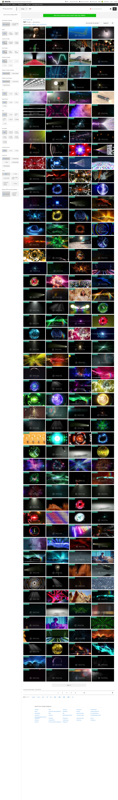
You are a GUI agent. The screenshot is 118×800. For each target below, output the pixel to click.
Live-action (16, 94)
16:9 (11, 102)
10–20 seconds (17, 132)
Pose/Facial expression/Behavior (55, 711)
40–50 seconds (17, 137)
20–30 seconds (5, 137)
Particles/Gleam (94, 709)
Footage (28, 4)
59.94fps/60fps (7, 165)
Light (38, 24)
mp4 (17, 150)
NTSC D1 (4, 119)
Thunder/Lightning (42, 24)
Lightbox (107, 1)
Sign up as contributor (84, 1)
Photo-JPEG (6, 178)
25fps (7, 162)
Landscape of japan (80, 715)
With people (10, 52)
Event (50, 709)
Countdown (65, 709)
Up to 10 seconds (11, 132)
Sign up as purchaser (74, 1)
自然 (55, 697)
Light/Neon (34, 24)
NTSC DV (16, 115)
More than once (7, 85)
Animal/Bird (51, 718)
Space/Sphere (37, 713)
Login (116, 4)
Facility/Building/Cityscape (96, 715)
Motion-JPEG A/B (15, 178)
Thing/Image (93, 720)
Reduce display (16, 73)
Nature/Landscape (80, 713)
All (5, 33)
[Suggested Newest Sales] (106, 23)
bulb (38, 697)
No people (16, 52)
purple (33, 697)
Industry (92, 718)
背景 (64, 697)
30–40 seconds (11, 137)
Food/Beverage (65, 720)
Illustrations (20, 4)
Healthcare (37, 720)
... (79, 692)
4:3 (17, 102)
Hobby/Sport (65, 711)
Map (63, 713)
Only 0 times (15, 81)
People (36, 711)
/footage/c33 (65, 721)
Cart (101, 1)
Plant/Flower (37, 715)
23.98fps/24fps (16, 158)
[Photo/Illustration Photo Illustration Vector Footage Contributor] (23, 8)
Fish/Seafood (65, 718)
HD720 (11, 119)
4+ (11, 65)
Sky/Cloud (51, 715)
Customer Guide (94, 1)
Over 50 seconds (5, 142)
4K (5, 123)
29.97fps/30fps (16, 162)
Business (78, 711)
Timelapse (37, 709)
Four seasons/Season (95, 713)
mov (11, 150)
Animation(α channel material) (5, 183)
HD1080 (17, 119)
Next (68, 685)
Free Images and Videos (37, 4)
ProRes (15, 183)
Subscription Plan (6, 4)
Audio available (11, 33)
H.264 (15, 174)
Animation (37, 721)
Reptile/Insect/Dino (80, 718)
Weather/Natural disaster (67, 715)
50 (84, 692)
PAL (11, 114)
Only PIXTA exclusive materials (14, 194)
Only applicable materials (15, 24)
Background (79, 709)
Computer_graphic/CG (95, 711)
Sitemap (115, 1)
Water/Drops (79, 720)
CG (11, 93)
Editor (67, 1)
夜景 (59, 697)
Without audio (16, 33)
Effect (50, 713)
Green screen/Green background (55, 721)
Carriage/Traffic (52, 720)
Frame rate (7, 158)
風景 (68, 697)
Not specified (6, 24)
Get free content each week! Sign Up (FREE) (69, 15)
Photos (14, 4)
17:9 (5, 106)
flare (43, 697)
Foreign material (16, 43)
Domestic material (11, 43)
